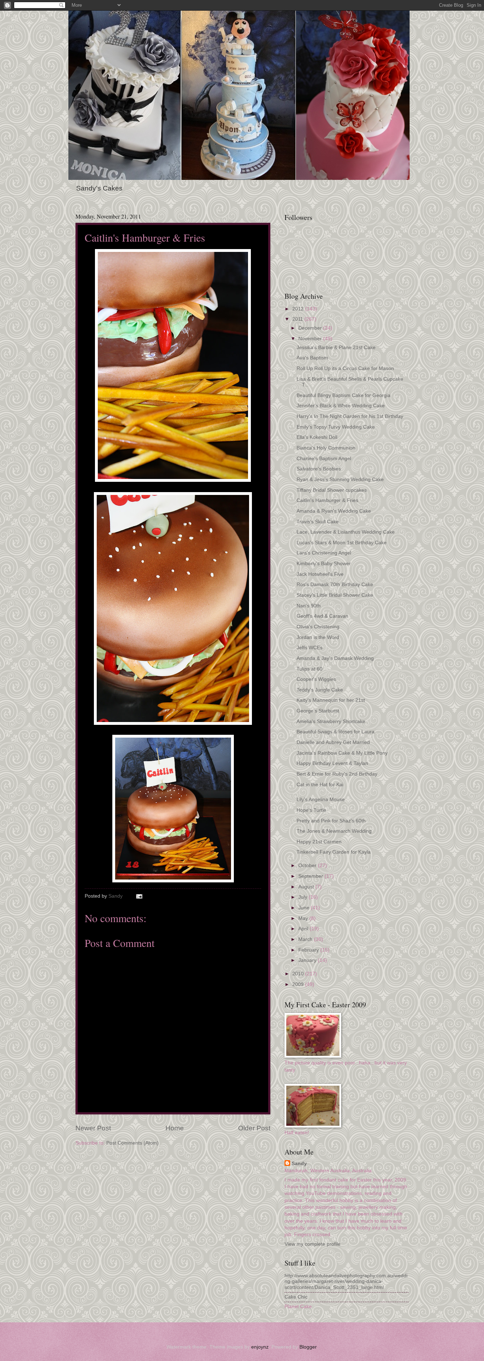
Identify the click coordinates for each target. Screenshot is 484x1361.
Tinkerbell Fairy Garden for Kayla (334, 852)
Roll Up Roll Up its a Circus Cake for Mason (345, 368)
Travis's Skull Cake (318, 521)
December (310, 328)
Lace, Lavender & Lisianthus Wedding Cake (346, 532)
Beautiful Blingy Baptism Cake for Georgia (343, 395)
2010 (298, 973)
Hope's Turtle (311, 810)
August (306, 886)
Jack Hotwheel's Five (320, 574)
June (304, 907)
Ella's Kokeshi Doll (317, 437)
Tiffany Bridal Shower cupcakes (332, 490)
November (310, 338)
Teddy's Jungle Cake (320, 690)
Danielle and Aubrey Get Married (333, 742)
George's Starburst (318, 710)
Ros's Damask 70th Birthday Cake (335, 584)
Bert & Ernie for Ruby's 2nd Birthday (337, 774)
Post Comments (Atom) (132, 1143)
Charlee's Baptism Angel (324, 458)
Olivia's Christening (318, 626)
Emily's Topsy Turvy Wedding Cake (336, 427)
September (311, 876)
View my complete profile (313, 1244)
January (308, 960)
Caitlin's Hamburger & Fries (327, 500)
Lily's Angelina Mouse (321, 799)
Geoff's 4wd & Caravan (322, 616)
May (303, 918)
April (304, 928)
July (303, 897)
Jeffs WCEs (309, 647)
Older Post (254, 1128)
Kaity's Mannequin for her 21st (331, 700)
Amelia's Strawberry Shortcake (331, 721)
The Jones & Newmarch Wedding (334, 831)
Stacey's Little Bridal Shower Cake (335, 595)
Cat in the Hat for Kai (320, 784)
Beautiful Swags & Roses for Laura (336, 731)
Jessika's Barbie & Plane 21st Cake (336, 347)
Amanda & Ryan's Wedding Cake (334, 511)
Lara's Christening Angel (324, 553)
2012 (298, 309)
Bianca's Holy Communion (326, 448)
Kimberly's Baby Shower (324, 563)
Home (174, 1128)
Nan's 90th (309, 605)
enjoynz (260, 1347)
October (308, 865)
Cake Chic (296, 1297)
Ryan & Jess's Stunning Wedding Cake (340, 479)
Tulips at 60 (309, 669)
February (309, 950)
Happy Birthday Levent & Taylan (332, 763)
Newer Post (93, 1128)
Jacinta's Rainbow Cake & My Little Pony (342, 753)
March (306, 939)
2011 (298, 319)
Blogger (307, 1347)
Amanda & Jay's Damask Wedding (335, 658)
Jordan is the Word (318, 637)
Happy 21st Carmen (319, 841)
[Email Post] (139, 896)
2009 (298, 984)
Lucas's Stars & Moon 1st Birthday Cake (342, 542)
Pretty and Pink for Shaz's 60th (331, 820)
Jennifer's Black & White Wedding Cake (341, 405)
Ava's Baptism (312, 357)
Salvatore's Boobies (319, 469)
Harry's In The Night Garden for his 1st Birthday (350, 416)
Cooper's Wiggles (316, 679)
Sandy (299, 1163)
